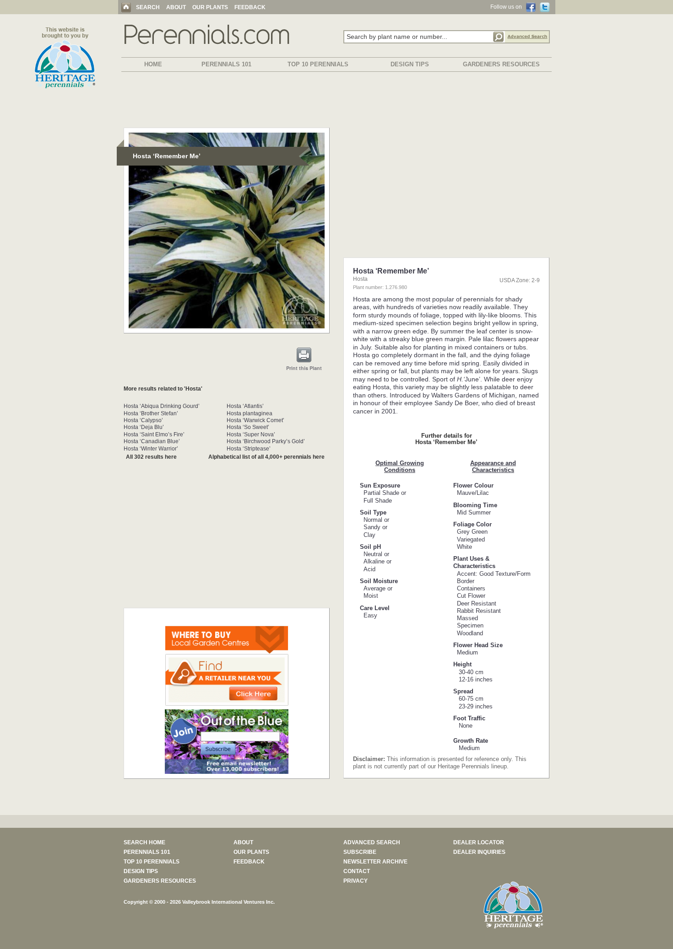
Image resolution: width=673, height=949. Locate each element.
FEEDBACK (250, 7)
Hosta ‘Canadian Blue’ (152, 441)
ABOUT (176, 7)
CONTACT (356, 871)
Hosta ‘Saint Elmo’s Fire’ (154, 434)
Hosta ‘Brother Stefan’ (151, 413)
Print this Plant (304, 368)
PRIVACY (355, 881)
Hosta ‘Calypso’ (143, 420)
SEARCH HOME (144, 842)
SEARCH (148, 7)
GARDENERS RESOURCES (501, 64)
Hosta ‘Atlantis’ (245, 406)
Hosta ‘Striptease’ (249, 448)
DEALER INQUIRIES (479, 852)
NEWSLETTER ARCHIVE (375, 861)
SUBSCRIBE (359, 852)
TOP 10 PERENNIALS (318, 64)
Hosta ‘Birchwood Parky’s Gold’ (266, 441)
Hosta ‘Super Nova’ (251, 434)
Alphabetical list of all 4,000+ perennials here (266, 457)
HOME (153, 64)
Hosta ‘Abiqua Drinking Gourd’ (162, 406)
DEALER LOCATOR (478, 842)
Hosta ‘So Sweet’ (248, 427)
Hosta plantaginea (249, 413)
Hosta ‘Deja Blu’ (144, 427)
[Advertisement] (336, 101)
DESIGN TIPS (410, 64)
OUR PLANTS (210, 7)
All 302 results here (151, 457)
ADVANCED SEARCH (371, 842)
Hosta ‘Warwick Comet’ (255, 420)
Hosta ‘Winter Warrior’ (151, 448)
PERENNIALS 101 (226, 64)
